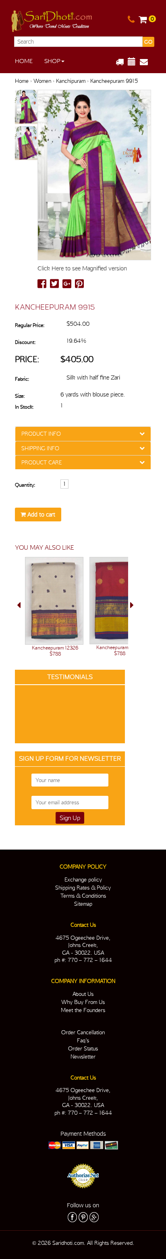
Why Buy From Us (83, 1002)
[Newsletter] (147, 62)
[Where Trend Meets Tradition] (52, 19)
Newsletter (83, 1056)
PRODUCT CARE (41, 462)
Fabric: (22, 379)
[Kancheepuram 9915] (26, 107)
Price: (27, 359)
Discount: (25, 342)
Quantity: (25, 485)
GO (148, 42)
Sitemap (83, 903)
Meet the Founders (83, 1010)
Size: (20, 396)
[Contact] (131, 19)
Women (42, 81)
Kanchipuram (70, 81)
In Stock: (24, 407)
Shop (52, 61)
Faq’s (83, 1040)
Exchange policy (83, 879)
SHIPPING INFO (40, 448)
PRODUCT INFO (41, 433)
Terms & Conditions (83, 895)
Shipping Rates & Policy (83, 887)
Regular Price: (29, 325)
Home (24, 61)
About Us (83, 994)
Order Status (83, 1048)
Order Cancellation (83, 1032)
